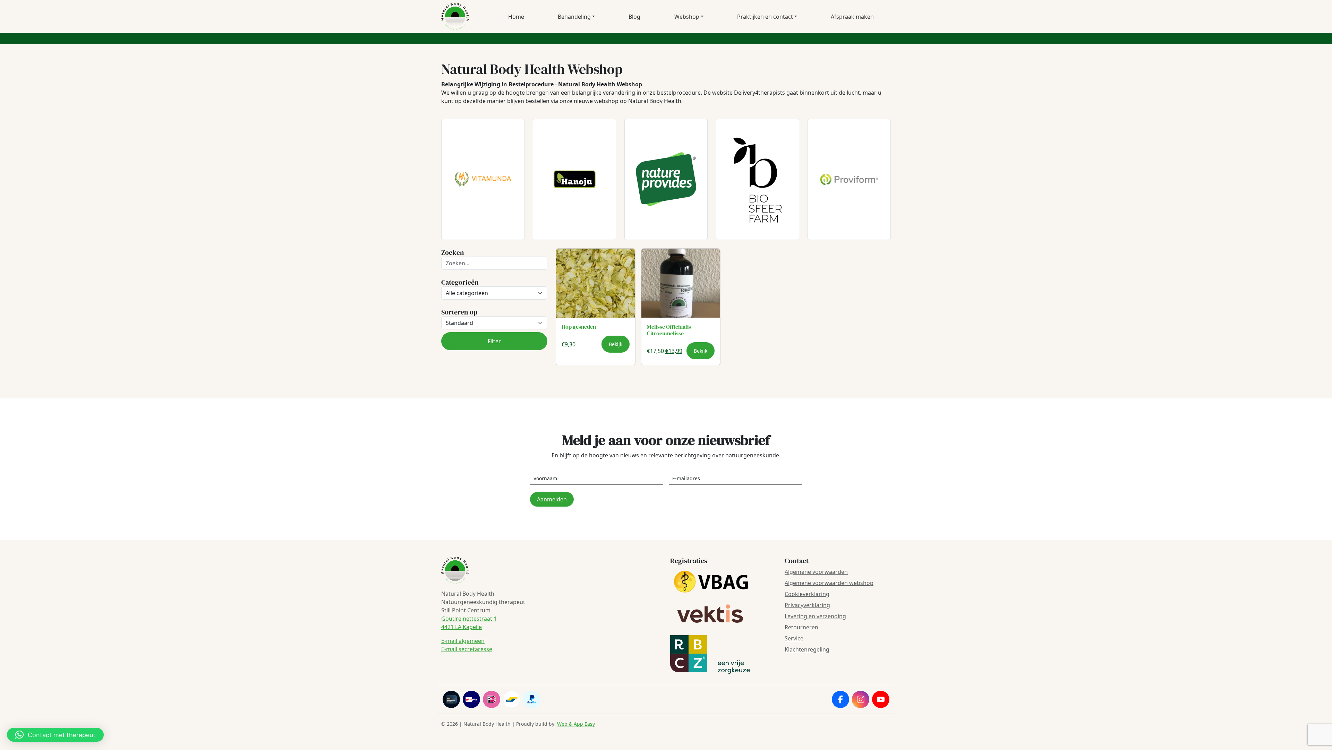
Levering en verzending (815, 616)
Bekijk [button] (615, 344)
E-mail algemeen (463, 641)
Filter (494, 341)
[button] (55, 735)
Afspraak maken (852, 16)
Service (794, 638)
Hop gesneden (579, 326)
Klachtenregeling (807, 649)
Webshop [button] (686, 16)
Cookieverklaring (807, 594)
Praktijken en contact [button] (765, 16)
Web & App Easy (576, 724)
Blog (634, 16)
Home (516, 16)
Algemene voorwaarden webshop (829, 583)
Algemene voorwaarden (816, 572)
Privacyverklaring (807, 605)
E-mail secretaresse (466, 649)
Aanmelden (552, 499)
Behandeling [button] (574, 16)
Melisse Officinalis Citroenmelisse (669, 330)
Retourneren (801, 627)
